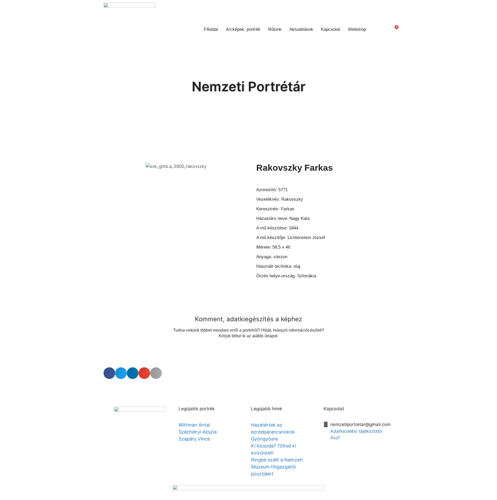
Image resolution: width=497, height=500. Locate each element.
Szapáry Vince (194, 439)
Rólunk (275, 29)
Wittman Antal (195, 425)
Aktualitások (301, 29)
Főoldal (211, 29)
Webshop (357, 29)
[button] (379, 29)
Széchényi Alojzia (198, 432)
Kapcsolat (330, 29)
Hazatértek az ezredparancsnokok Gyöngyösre (273, 432)
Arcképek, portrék (243, 29)
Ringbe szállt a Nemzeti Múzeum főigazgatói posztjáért (277, 466)
